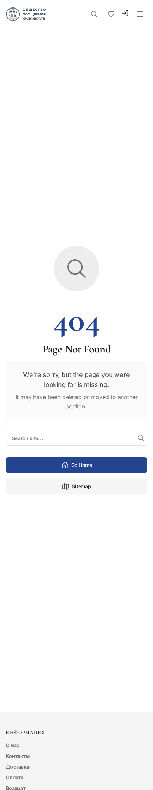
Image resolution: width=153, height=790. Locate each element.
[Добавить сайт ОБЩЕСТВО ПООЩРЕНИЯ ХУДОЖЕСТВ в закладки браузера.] (111, 14)
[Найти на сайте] (140, 438)
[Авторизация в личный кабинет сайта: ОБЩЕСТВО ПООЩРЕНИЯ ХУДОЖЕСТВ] (125, 14)
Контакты (18, 756)
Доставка (18, 767)
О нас (12, 745)
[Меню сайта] (140, 14)
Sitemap (81, 486)
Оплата (14, 777)
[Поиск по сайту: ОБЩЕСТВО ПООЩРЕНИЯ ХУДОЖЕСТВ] (94, 14)
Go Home (81, 465)
